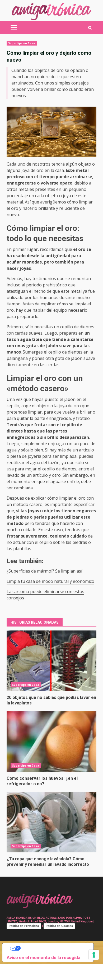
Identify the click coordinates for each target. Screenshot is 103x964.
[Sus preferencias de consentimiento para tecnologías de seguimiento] (94, 955)
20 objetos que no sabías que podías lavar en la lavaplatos (51, 660)
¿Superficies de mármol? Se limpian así (44, 571)
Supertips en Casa (21, 43)
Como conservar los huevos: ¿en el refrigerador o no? (51, 741)
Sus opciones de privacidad (53, 948)
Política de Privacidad (24, 926)
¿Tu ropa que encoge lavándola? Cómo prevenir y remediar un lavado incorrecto (51, 822)
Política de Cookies (59, 926)
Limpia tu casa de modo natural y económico (50, 581)
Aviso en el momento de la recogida (43, 957)
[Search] (90, 28)
